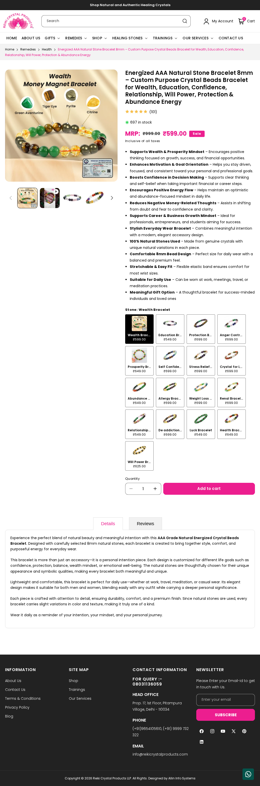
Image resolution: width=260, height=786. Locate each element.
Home (9, 49)
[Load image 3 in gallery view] (95, 198)
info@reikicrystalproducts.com (160, 754)
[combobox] (116, 21)
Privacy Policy (17, 707)
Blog (9, 716)
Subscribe (226, 714)
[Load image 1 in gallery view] (27, 198)
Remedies (73, 38)
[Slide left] (10, 197)
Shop (97, 38)
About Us (13, 680)
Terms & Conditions (23, 698)
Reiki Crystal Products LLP (112, 778)
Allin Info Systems (182, 778)
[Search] (184, 21)
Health (47, 49)
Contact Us (15, 689)
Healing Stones (127, 38)
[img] (136, 112)
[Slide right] (112, 197)
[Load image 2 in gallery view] (72, 198)
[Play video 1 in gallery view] (50, 198)
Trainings (163, 38)
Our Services (195, 38)
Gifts (50, 38)
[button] (246, 21)
